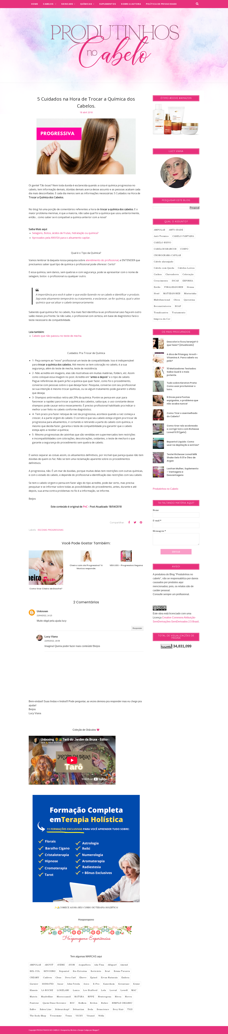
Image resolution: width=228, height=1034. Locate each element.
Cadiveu (47, 977)
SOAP (178, 306)
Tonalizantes (161, 312)
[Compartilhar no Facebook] (129, 522)
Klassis (34, 990)
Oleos (177, 300)
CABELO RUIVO (162, 242)
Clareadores (172, 274)
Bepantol (64, 971)
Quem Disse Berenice (54, 1003)
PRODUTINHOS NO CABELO (48, 1030)
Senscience (103, 1009)
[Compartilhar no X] (134, 522)
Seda (90, 1009)
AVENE (61, 965)
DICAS (175, 280)
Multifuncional (162, 300)
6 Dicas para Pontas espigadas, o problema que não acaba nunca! (182, 400)
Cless (58, 977)
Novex (128, 996)
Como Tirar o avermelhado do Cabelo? (182, 415)
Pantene (34, 1003)
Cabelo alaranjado (163, 261)
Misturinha (190, 293)
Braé (107, 971)
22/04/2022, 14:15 (44, 616)
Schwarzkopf (62, 1009)
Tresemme (56, 1015)
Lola (103, 990)
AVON (72, 965)
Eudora (125, 977)
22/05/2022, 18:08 (52, 641)
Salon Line (45, 1009)
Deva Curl (70, 977)
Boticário (96, 971)
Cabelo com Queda (164, 268)
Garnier (34, 984)
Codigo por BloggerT (91, 1030)
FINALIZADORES (173, 287)
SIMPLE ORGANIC (122, 1003)
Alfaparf (112, 965)
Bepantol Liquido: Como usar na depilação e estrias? (183, 443)
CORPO (184, 249)
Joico (86, 984)
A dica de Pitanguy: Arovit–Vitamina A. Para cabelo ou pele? (182, 357)
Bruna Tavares (122, 971)
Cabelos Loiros (186, 268)
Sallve (33, 1009)
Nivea (118, 996)
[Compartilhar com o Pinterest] (140, 522)
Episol (93, 977)
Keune (136, 984)
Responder (137, 628)
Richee (104, 1003)
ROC (72, 1003)
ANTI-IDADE (176, 230)
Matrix (33, 996)
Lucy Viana (51, 636)
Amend (124, 965)
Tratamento (179, 312)
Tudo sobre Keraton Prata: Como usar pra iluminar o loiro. (182, 386)
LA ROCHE (47, 990)
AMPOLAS (35, 965)
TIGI (130, 1009)
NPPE (91, 996)
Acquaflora (85, 965)
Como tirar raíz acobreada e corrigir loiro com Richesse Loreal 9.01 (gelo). (183, 429)
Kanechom (109, 984)
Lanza (76, 990)
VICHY (79, 1015)
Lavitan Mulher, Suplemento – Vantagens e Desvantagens (183, 472)
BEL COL (35, 971)
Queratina (189, 300)
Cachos (158, 274)
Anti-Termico (161, 236)
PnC (85, 506)
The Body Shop (38, 1015)
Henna (190, 287)
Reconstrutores (162, 306)
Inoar (60, 984)
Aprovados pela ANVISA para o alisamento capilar (61, 237)
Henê (157, 293)
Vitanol (91, 1015)
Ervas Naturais (109, 977)
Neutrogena (104, 996)
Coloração (188, 274)
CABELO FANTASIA (183, 236)
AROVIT (49, 965)
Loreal (113, 990)
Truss (68, 1015)
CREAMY (34, 977)
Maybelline (47, 996)
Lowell (124, 990)
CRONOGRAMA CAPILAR (167, 255)
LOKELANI (63, 990)
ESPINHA (188, 280)
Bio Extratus (80, 971)
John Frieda (73, 984)
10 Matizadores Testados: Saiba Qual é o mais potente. (181, 372)
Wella (101, 1015)
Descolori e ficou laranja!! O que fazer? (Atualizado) (182, 343)
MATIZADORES (171, 293)
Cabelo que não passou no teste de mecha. (57, 336)
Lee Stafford (90, 990)
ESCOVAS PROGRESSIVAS (50, 529)
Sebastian (78, 1009)
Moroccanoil (64, 996)
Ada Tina (99, 965)
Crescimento (161, 280)
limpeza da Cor (162, 319)
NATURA (79, 996)
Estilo (157, 287)
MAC (133, 990)
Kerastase (124, 984)
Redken (82, 1003)
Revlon (93, 1003)
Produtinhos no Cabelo (165, 489)
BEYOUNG (50, 971)
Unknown (42, 611)
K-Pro (96, 984)
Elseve (83, 977)
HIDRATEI (48, 984)
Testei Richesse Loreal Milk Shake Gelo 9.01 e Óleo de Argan (182, 457)
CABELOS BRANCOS (165, 249)
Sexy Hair (118, 1009)
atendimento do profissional (102, 260)
